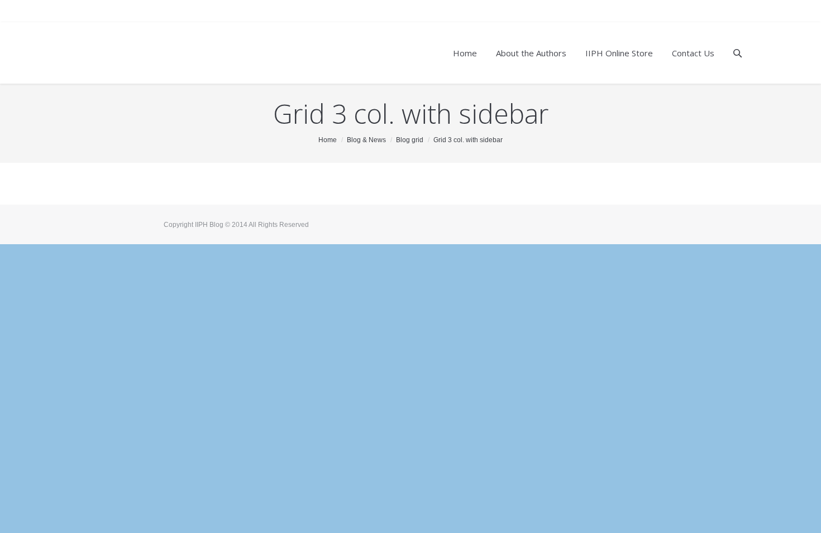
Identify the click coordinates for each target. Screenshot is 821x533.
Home (327, 140)
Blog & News (366, 140)
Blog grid (409, 140)
